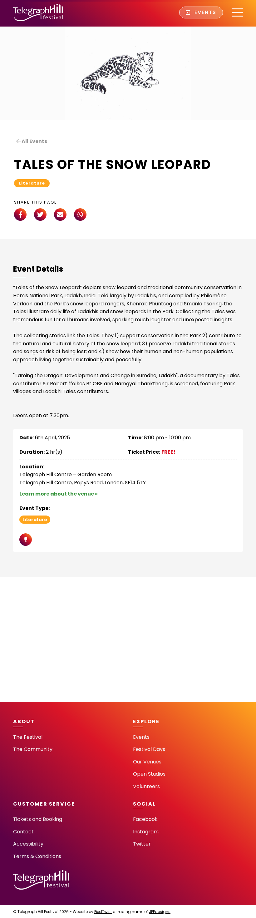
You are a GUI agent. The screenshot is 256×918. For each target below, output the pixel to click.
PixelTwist (103, 911)
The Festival (27, 737)
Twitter (142, 843)
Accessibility (28, 843)
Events (204, 12)
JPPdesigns (159, 911)
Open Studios (149, 773)
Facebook (145, 819)
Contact (23, 831)
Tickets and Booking (37, 819)
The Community (32, 749)
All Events (34, 141)
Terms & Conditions (37, 856)
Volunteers (146, 786)
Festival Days (149, 749)
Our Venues (147, 761)
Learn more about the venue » (58, 493)
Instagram (146, 831)
